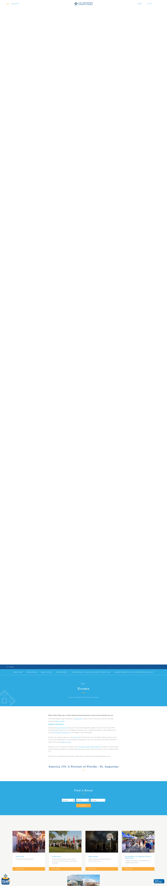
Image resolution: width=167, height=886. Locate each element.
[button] (159, 881)
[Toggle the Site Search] (155, 4)
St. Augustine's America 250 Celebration (89, 747)
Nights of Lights (59, 721)
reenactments (78, 719)
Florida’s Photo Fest (61, 728)
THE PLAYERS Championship (60, 732)
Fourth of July (77, 737)
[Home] (83, 3)
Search (83, 805)
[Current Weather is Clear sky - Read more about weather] (7, 3)
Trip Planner (15, 3)
